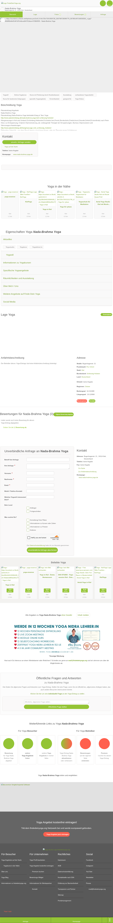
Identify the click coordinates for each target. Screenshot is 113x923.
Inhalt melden (83, 615)
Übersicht (12, 14)
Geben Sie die (15, 427)
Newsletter (89, 877)
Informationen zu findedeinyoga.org (13, 883)
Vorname (7, 473)
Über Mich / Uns (10, 286)
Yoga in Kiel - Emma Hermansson (47, 576)
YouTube (89, 871)
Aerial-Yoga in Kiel (84, 582)
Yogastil (9, 255)
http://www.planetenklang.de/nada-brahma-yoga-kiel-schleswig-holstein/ (27, 118)
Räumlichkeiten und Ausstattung (18, 278)
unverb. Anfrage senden (20, 142)
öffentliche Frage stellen (57, 707)
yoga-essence (10, 197)
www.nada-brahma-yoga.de (23, 154)
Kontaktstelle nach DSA (66, 877)
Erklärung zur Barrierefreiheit (68, 883)
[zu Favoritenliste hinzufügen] (3, 20)
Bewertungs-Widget (36, 877)
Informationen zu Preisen (39, 527)
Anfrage (103, 14)
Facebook (89, 860)
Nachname (8, 479)
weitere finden (27, 755)
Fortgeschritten (35, 511)
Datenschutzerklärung (37, 545)
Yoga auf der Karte (11, 147)
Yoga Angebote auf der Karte (11, 860)
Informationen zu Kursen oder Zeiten (43, 523)
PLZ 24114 (90, 367)
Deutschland (86, 377)
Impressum (62, 860)
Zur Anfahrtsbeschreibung (87, 471)
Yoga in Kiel (47, 209)
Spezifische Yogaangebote (16, 270)
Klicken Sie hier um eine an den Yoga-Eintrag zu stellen (57, 694)
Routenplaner (107, 314)
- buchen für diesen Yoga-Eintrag (104, 755)
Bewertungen (80, 14)
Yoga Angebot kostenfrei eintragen (42, 866)
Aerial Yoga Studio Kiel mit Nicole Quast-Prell (103, 203)
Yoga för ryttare (66, 207)
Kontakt (92, 401)
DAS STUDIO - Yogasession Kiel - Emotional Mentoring (65, 576)
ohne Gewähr (66, 615)
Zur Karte (81, 468)
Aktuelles (7, 239)
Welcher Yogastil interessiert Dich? (15, 498)
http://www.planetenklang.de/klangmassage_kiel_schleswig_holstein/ (26, 128)
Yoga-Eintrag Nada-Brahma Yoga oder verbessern (66, 757)
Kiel (83, 370)
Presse (88, 883)
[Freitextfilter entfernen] (103, 3)
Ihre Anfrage (9, 466)
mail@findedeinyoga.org (97, 889)
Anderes (33, 530)
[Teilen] (104, 920)
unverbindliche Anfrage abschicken (42, 550)
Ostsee (87, 386)
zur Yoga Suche (2, 9)
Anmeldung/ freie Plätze (38, 520)
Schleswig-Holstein (93, 373)
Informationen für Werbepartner (41, 883)
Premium (108, 188)
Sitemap (61, 895)
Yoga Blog (4, 877)
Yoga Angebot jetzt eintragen (57, 834)
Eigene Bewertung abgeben (64, 414)
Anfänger (33, 508)
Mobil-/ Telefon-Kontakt (13, 491)
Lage (35, 14)
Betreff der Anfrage (11, 460)
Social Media (9, 302)
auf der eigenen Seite (85, 757)
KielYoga (28, 202)
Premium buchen (38, 871)
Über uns (4, 871)
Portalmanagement (64, 901)
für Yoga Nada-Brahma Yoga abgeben (8, 757)
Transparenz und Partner (66, 889)
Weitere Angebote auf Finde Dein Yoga (21, 294)
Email (6, 485)
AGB (59, 866)
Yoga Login (7, 911)
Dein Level (8, 505)
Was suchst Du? (10, 517)
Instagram (89, 866)
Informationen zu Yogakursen (17, 262)
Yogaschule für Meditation (84, 203)
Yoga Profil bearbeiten (37, 860)
